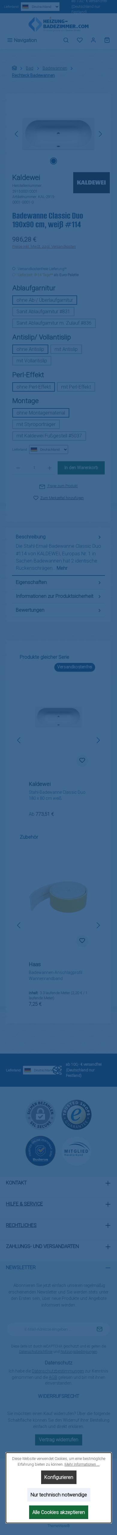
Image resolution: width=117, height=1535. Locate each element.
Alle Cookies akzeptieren (58, 1512)
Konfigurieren (58, 1477)
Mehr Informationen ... (82, 1464)
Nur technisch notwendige (58, 1495)
